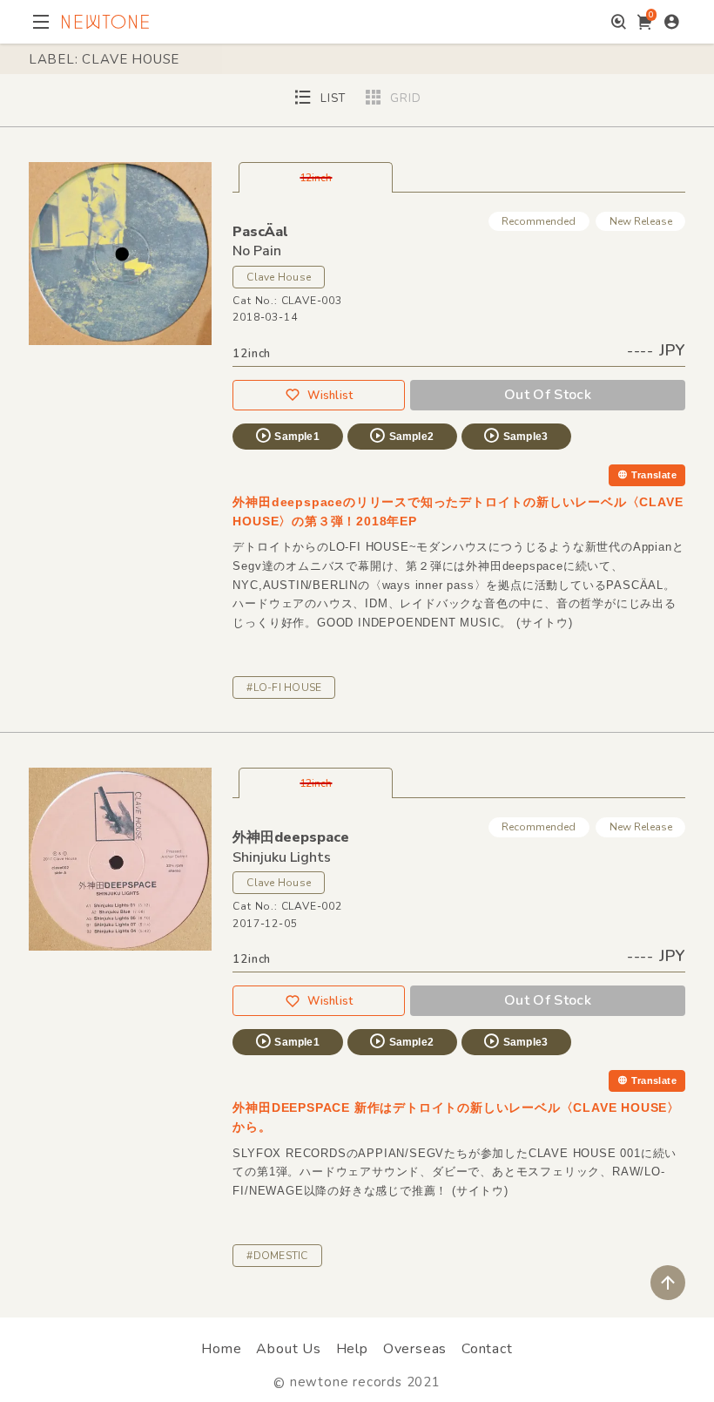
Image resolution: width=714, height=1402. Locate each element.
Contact (487, 1348)
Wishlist (330, 395)
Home (221, 1348)
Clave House (278, 277)
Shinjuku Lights (281, 857)
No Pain (256, 251)
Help (352, 1348)
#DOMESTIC (276, 1256)
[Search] (618, 21)
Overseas (415, 1348)
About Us (288, 1348)
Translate (654, 475)
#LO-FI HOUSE (283, 687)
